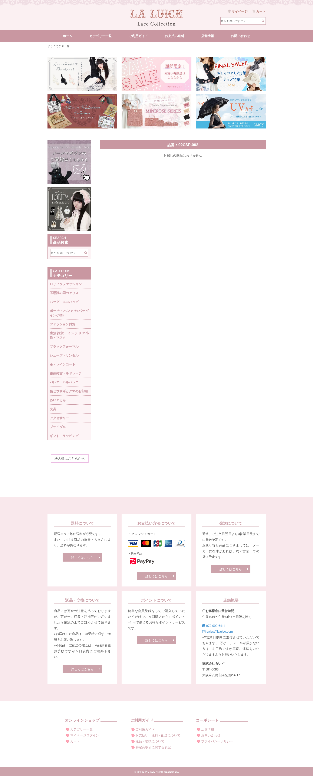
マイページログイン (84, 735)
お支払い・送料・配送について (158, 735)
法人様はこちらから (69, 458)
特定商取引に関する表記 (153, 747)
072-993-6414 (215, 625)
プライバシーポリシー (217, 741)
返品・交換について (150, 741)
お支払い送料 (174, 35)
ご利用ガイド (138, 35)
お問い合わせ (240, 35)
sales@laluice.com (220, 631)
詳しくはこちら (82, 557)
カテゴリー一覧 (100, 35)
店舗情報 (207, 35)
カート (75, 741)
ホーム (67, 35)
